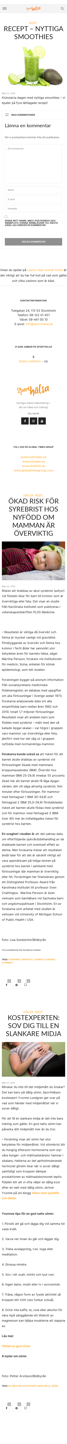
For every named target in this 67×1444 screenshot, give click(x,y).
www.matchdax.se (33, 457)
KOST (33, 23)
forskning (14, 959)
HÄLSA (28, 495)
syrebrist (7, 962)
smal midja (44, 1386)
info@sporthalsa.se (39, 324)
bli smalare (15, 1386)
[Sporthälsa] (33, 8)
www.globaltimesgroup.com (33, 470)
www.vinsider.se (33, 461)
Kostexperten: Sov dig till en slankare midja (33, 1026)
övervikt (50, 959)
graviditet (27, 959)
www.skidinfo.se (33, 466)
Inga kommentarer (23, 114)
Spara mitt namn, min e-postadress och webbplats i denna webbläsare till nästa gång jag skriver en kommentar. (31, 223)
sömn (55, 1386)
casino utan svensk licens (45, 270)
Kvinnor (39, 959)
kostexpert (29, 1386)
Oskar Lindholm (30, 361)
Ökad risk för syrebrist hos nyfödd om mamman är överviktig (33, 517)
